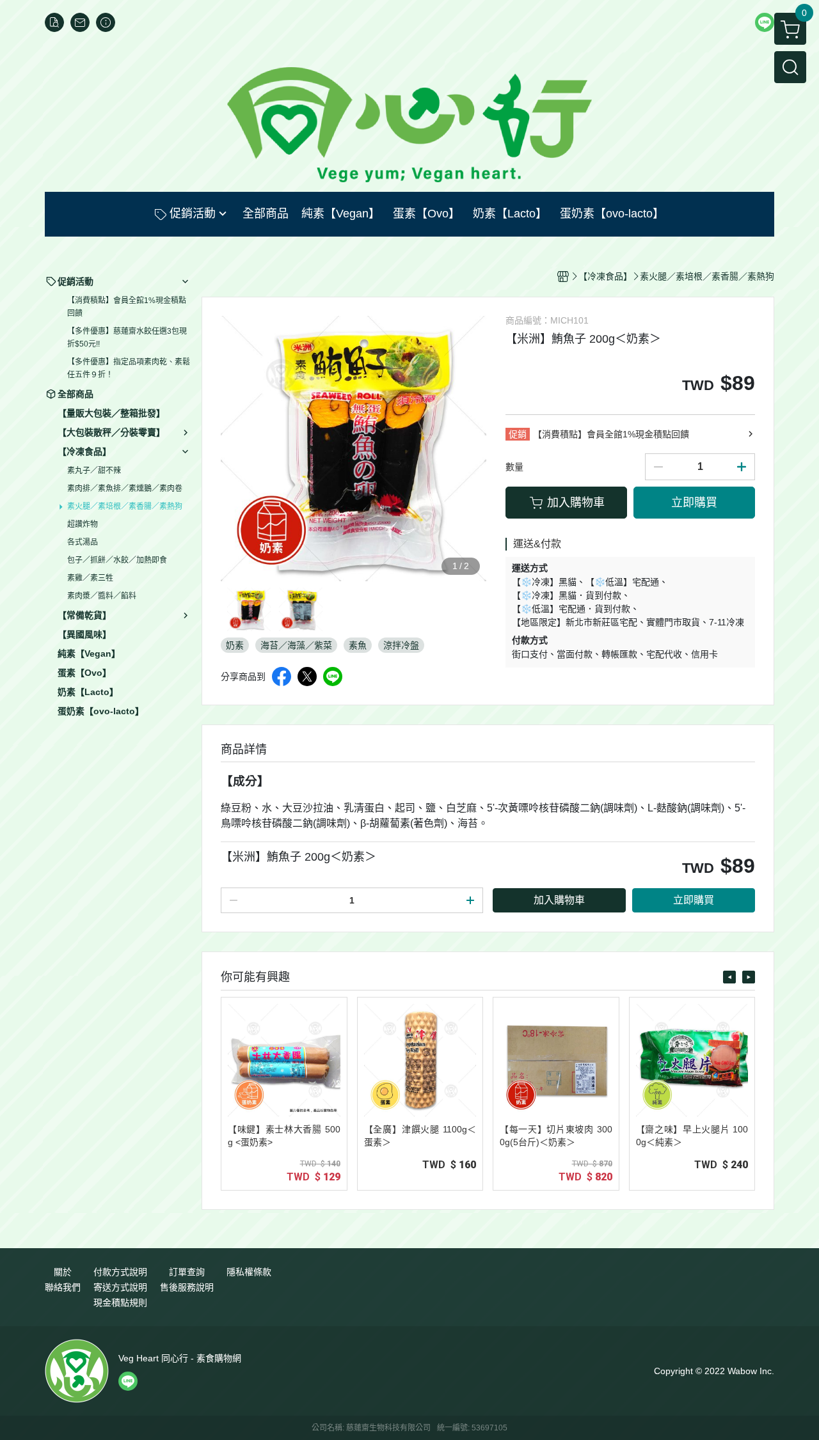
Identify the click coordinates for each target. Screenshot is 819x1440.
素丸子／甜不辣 (94, 470)
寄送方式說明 (120, 1287)
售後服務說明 (187, 1287)
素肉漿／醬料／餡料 (101, 595)
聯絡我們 (63, 1287)
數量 (514, 467)
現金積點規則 (120, 1302)
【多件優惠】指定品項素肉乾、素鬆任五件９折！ (128, 368)
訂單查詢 (187, 1271)
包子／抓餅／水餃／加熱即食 (117, 560)
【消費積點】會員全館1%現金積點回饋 (126, 307)
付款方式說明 (120, 1271)
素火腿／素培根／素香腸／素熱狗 (124, 506)
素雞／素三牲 (90, 578)
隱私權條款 (249, 1271)
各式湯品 (82, 542)
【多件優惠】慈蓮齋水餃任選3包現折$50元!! (127, 337)
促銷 (518, 434)
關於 (63, 1271)
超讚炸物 (82, 524)
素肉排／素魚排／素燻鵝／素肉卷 (124, 488)
